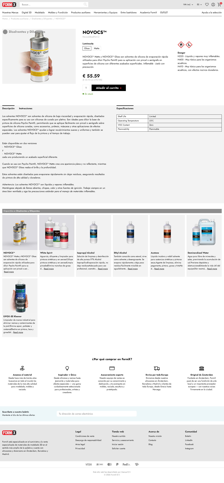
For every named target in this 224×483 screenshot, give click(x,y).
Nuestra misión (155, 436)
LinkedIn (188, 440)
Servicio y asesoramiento (123, 440)
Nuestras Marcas (10, 12)
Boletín (188, 436)
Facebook (189, 444)
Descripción (8, 108)
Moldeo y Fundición (58, 12)
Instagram (189, 448)
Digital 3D (27, 12)
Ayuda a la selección (212, 12)
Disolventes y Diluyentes (42, 18)
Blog (151, 444)
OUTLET (164, 12)
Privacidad (80, 448)
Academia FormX (148, 12)
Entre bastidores (129, 12)
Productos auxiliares (80, 12)
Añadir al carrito (107, 88)
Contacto (152, 440)
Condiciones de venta (84, 436)
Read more (9, 271)
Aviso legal (80, 444)
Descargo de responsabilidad (88, 440)
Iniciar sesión (117, 444)
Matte (96, 48)
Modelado (40, 12)
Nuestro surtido (118, 436)
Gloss (87, 48)
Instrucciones (25, 108)
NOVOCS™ (61, 18)
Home (5, 18)
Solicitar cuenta (118, 448)
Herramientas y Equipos (105, 12)
